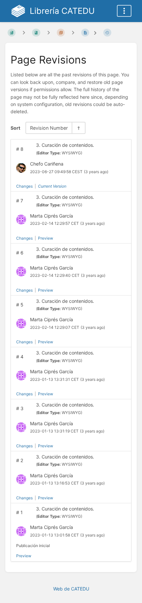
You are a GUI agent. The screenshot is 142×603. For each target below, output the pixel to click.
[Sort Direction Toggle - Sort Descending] (78, 127)
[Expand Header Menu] (124, 11)
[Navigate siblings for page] (73, 32)
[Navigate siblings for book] (24, 32)
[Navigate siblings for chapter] (48, 32)
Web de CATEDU (71, 588)
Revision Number (49, 128)
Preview (45, 238)
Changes (24, 186)
